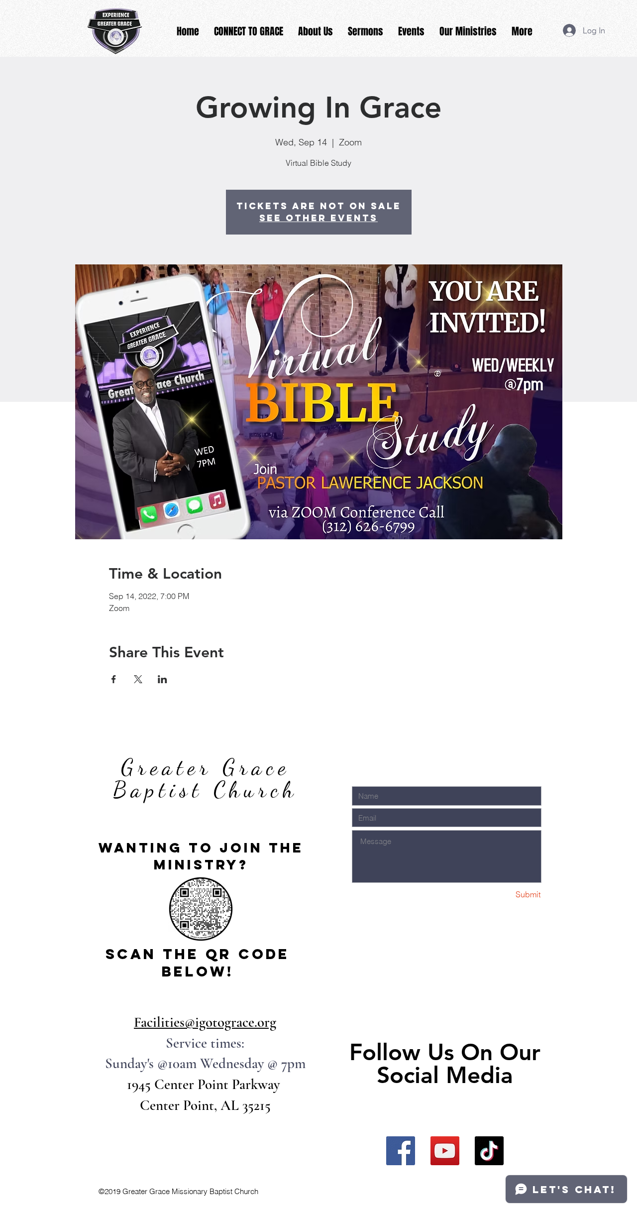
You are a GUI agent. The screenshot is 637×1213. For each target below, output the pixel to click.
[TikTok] (489, 1150)
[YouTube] (444, 1150)
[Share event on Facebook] (113, 679)
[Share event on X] (138, 679)
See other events (318, 218)
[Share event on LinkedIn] (162, 679)
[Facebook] (400, 1150)
